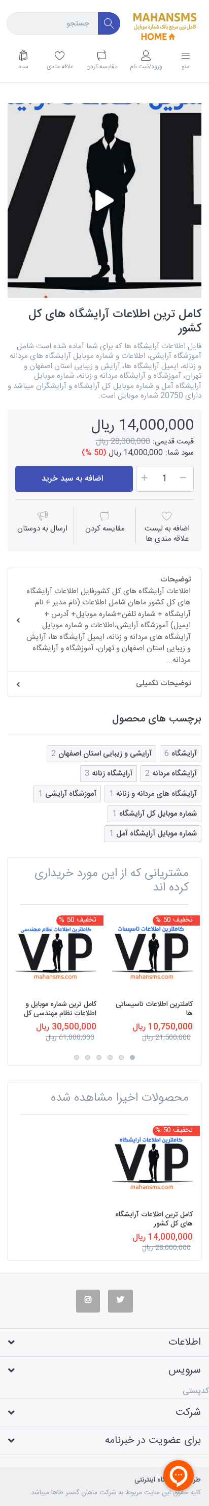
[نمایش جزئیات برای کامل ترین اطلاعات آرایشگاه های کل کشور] (152, 1163)
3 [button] (110, 1057)
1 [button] (132, 1057)
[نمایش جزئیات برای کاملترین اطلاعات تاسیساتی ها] (152, 952)
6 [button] (76, 1057)
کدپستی (196, 1391)
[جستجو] (109, 23)
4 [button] (98, 1057)
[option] (104, 200)
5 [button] (87, 1057)
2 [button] (121, 1057)
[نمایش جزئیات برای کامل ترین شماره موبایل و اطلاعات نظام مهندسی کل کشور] (56, 952)
